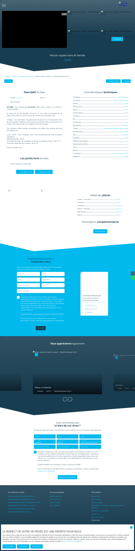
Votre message (23, 291)
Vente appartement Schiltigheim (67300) (21, 499)
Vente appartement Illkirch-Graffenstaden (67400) (24, 502)
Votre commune (24, 285)
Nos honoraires (96, 499)
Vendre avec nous (56, 499)
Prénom (21, 274)
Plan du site (95, 514)
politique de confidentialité (55, 320)
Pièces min (84, 447)
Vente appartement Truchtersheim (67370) (22, 496)
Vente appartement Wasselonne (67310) (21, 508)
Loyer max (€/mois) (42, 447)
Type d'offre (38, 440)
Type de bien (61, 440)
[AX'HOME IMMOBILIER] (126, 5)
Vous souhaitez (46, 284)
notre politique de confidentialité (71, 541)
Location (7, 76)
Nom (44, 274)
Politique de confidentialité (100, 511)
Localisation (83, 440)
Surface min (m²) (63, 447)
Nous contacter (55, 505)
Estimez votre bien (56, 496)
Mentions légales (97, 502)
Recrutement (95, 496)
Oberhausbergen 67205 (26, 76)
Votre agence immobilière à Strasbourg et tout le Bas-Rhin (107, 507)
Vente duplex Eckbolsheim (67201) (19, 512)
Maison (13, 76)
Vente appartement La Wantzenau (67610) (22, 505)
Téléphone (46, 279)
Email (20, 279)
